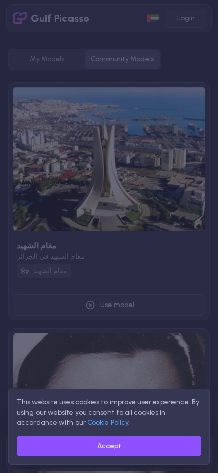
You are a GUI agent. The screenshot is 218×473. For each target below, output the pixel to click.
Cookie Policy (107, 422)
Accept (109, 446)
